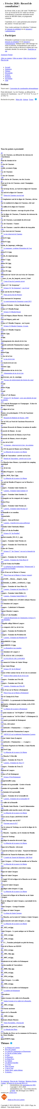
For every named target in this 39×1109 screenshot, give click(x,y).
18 (1, 825)
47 (1, 212)
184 (2, 818)
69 (1, 783)
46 (1, 201)
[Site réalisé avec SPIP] (12, 1091)
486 (2, 729)
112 (2, 963)
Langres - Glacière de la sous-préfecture (17, 523)
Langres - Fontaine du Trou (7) (14, 763)
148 (2, 177)
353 (2, 500)
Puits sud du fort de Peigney (13, 295)
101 (2, 768)
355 (2, 496)
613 (2, 794)
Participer (22, 1081)
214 (2, 718)
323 (2, 317)
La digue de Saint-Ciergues (13, 913)
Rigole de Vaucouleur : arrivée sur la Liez (17, 458)
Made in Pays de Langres (16, 1100)
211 (2, 944)
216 (2, 621)
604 (2, 166)
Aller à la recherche (29, 58)
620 (2, 335)
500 (2, 261)
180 (2, 466)
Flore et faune (9, 1066)
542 (2, 779)
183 (2, 853)
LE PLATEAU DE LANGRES (14, 658)
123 (2, 402)
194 (2, 925)
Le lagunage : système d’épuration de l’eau (18, 248)
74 (1, 677)
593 (2, 1025)
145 (2, 1018)
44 (1, 187)
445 (2, 385)
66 (1, 605)
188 (2, 1003)
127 (2, 296)
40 (1, 162)
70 (1, 786)
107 (2, 815)
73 (1, 765)
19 (1, 170)
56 (1, 893)
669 (2, 650)
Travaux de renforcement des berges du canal (18, 380)
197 (2, 956)
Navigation (8, 78)
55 (1, 929)
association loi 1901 (29, 1085)
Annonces (4, 55)
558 (2, 726)
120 (2, 613)
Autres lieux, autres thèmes (14, 1070)
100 (2, 1037)
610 (2, 486)
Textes (31, 99)
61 (1, 831)
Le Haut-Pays (9, 1059)
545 (2, 290)
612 (2, 584)
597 (2, 838)
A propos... (8, 1072)
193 (2, 937)
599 (2, 919)
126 (2, 283)
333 (2, 314)
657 (2, 354)
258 (2, 722)
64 (1, 447)
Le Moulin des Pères (10, 1029)
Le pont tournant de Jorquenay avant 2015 (18, 301)
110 (2, 992)
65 (1, 754)
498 (2, 236)
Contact (3, 1083)
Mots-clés (19, 99)
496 (2, 240)
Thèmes (7, 71)
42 (1, 225)
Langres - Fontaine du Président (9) (15, 638)
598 (2, 887)
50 (1, 159)
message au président (14, 29)
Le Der (7, 1055)
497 (2, 258)
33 (1, 849)
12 (1, 873)
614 (2, 758)
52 (1, 218)
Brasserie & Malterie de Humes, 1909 (16, 418)
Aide (6, 80)
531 (2, 996)
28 (1, 436)
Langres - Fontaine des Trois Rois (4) (16, 560)
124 (2, 307)
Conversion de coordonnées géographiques (24, 88)
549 (2, 643)
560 (2, 254)
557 (2, 740)
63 (1, 480)
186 (2, 1007)
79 (1, 695)
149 (2, 273)
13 (1, 978)
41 (1, 222)
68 (1, 790)
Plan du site (4, 60)
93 (1, 801)
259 (2, 941)
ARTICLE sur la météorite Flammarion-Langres (19, 734)
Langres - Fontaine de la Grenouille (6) (16, 799)
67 (1, 174)
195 (2, 948)
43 (1, 181)
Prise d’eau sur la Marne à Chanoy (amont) (18, 575)
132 (2, 470)
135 (2, 688)
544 (2, 375)
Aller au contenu (6, 58)
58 (1, 877)
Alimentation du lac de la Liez (14, 373)
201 (2, 744)
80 (1, 711)
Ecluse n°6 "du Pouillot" (12, 533)
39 (1, 598)
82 (1, 492)
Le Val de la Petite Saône (13, 1053)
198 (2, 967)
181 (2, 959)
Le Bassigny (9, 1057)
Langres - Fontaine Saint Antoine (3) (16, 491)
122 (2, 321)
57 (1, 845)
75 (1, 629)
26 (1, 411)
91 (1, 339)
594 (2, 866)
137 (2, 518)
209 (2, 562)
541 (2, 581)
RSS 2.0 (24, 1083)
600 (2, 747)
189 (2, 982)
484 (2, 343)
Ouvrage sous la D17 (11, 823)
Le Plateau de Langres (12, 1048)
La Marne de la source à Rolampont (15, 709)
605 (2, 332)
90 (1, 407)
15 (1, 835)
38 (1, 698)
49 (1, 153)
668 (2, 276)
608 (2, 591)
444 (2, 350)
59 (1, 905)
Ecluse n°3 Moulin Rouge (12, 312)
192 (2, 933)
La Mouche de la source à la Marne (15, 452)
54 (1, 915)
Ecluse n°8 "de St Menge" (12, 669)
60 (1, 859)
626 (2, 986)
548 (2, 654)
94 (1, 1010)
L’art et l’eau (9, 1068)
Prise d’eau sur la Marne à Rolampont (16, 693)
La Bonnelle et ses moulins (12, 648)
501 (2, 265)
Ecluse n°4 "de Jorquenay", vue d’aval (16, 288)
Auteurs (7, 75)
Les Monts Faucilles (11, 1063)
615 (2, 681)
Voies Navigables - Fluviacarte (14, 1023)
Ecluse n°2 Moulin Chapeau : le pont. (16, 326)
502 (2, 269)
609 (2, 504)
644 (2, 514)
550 (2, 639)
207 (2, 389)
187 (2, 1014)
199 (2, 454)
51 (1, 205)
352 (2, 510)
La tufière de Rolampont (12, 990)
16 (1, 883)
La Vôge (8, 1064)
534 (2, 229)
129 (2, 528)
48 (1, 208)
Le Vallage (8, 1061)
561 (2, 243)
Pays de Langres (10, 1049)
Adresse (25, 99)
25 (1, 433)
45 (1, 197)
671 (2, 602)
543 (2, 671)
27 (1, 420)
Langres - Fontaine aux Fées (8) (14, 686)
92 (1, 625)
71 (1, 539)
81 (1, 714)
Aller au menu (17, 58)
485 (2, 347)
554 (2, 250)
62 (1, 804)
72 (1, 543)
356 (2, 609)
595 (2, 473)
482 (2, 736)
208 (2, 382)
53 (1, 460)
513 (2, 1031)
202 (2, 525)
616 (2, 633)
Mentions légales (31, 1081)
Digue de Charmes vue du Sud (14, 195)
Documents (8, 73)
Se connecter (5, 1081)
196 (2, 952)
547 (2, 577)
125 (2, 303)
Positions (8, 77)
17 (1, 899)
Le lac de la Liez (9, 359)
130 (2, 546)
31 (1, 429)
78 (1, 664)
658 (2, 368)
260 (2, 660)
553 (2, 702)
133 (2, 570)
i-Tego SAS (13, 1092)
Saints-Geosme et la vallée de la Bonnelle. (17, 1001)
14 (1, 870)
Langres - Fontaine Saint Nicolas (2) (16, 509)
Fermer (10, 55)
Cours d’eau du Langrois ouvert (14, 281)
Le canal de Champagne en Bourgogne (18, 1051)
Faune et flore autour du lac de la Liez (16, 676)
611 (2, 555)
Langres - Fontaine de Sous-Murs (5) (16, 589)
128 (2, 393)
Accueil (7, 67)
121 (2, 328)
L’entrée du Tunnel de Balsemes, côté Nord (18, 857)
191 (2, 971)
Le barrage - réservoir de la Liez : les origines (18, 445)
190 (2, 974)
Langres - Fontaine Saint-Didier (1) (15, 596)
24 (1, 425)
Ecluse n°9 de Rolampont (12, 777)
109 (2, 535)
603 (2, 365)
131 (2, 772)
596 (2, 808)
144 (2, 191)
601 (2, 908)
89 (1, 361)
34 (1, 440)
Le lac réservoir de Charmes (13, 234)
